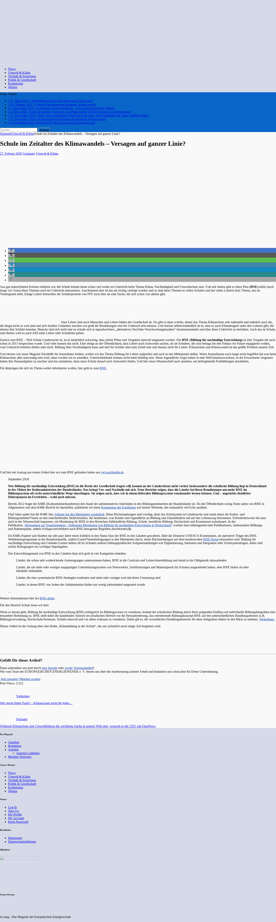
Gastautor (29, 153)
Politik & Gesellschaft (22, 80)
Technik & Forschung (22, 76)
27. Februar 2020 (11, 153)
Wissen (12, 87)
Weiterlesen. (267, 619)
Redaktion (14, 746)
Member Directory (20, 756)
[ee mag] (136, 62)
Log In (12, 807)
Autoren (13, 749)
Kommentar (15, 83)
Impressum (15, 838)
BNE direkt (47, 598)
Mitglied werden (29, 679)
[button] (11, 251)
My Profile (15, 814)
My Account (16, 818)
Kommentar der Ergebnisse (118, 507)
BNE (103, 368)
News (12, 69)
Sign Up (13, 811)
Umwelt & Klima (19, 72)
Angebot (13, 742)
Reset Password (18, 821)
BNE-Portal (210, 539)
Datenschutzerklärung (22, 841)
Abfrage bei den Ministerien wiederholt (79, 514)
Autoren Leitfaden (28, 753)
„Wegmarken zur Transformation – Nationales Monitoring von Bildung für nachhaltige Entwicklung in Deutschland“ (97, 525)
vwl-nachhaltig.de (112, 472)
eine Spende (49, 668)
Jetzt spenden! (10, 679)
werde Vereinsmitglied (79, 668)
